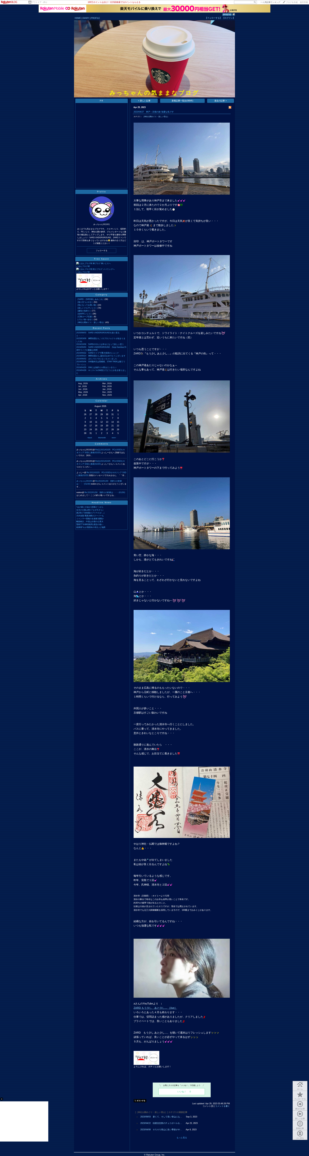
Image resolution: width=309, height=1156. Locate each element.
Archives (101, 379)
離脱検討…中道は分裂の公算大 (89, 521)
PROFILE (95, 18)
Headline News (102, 502)
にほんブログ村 (83, 266)
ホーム (300, 1089)
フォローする (300, 1099)
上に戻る (300, 1138)
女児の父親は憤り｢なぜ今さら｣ (89, 510)
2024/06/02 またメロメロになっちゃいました (96, 359)
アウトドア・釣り (39, 2)
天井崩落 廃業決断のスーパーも (90, 516)
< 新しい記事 (144, 100)
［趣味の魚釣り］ (84, 311)
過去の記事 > (220, 100)
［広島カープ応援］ (85, 316)
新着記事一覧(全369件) (182, 100)
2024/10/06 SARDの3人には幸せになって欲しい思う (100, 344)
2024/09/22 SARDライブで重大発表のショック (97, 353)
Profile (101, 192)
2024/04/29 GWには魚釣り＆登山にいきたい (96, 367)
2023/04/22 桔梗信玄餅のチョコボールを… (161, 1123)
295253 (227, 14)
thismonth (102, 438)
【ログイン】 (228, 18)
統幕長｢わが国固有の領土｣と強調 (90, 527)
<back (89, 438)
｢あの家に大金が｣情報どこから (89, 507)
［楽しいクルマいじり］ (87, 308)
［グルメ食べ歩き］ (85, 319)
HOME (78, 18)
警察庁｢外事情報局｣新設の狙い (89, 524)
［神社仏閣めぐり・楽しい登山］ (90, 322)
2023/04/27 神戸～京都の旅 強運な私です (154, 112)
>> (270, 2)
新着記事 (300, 1128)
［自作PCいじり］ (84, 314)
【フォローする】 (213, 18)
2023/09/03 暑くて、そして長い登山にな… (161, 1117)
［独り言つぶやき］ (85, 302)
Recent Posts (101, 328)
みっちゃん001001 (84, 481)
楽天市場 (304, 2)
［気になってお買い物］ (87, 305)
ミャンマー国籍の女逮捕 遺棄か (90, 518)
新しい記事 (300, 1118)
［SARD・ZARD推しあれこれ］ (90, 299)
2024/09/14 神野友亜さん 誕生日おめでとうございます (100, 356)
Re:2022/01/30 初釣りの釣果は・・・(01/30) (104, 492)
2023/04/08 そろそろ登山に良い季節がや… (161, 1129)
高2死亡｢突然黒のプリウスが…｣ (90, 513)
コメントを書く (222, 1106)
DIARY (86, 18)
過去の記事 (300, 1109)
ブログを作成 (292, 2)
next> (114, 438)
